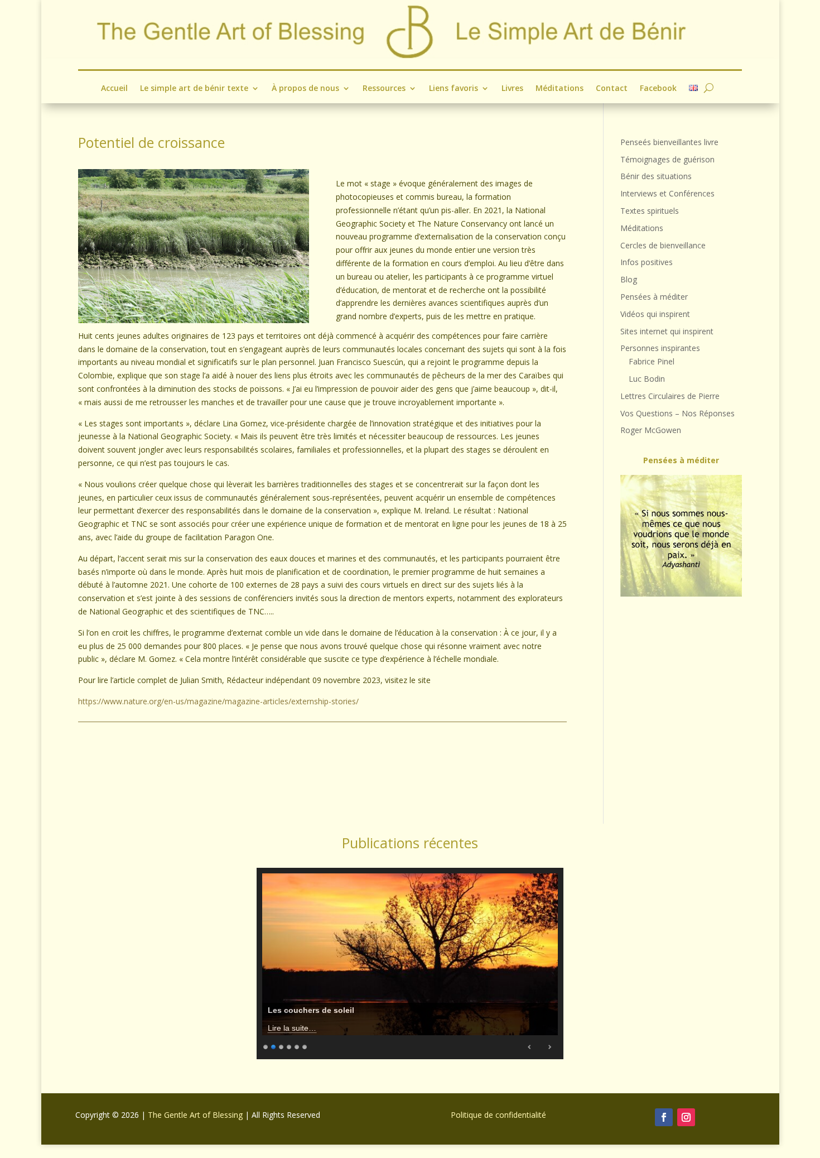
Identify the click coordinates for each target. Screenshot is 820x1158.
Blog (628, 279)
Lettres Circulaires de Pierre (670, 396)
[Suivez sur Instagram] (686, 1117)
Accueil (114, 88)
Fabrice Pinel (651, 361)
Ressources (384, 88)
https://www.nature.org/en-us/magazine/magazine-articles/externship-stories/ (218, 701)
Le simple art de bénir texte (194, 88)
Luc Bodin (647, 378)
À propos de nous (305, 88)
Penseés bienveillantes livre (669, 142)
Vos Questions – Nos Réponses (677, 413)
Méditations (559, 88)
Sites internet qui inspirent (666, 331)
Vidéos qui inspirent (655, 314)
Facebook (658, 88)
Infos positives (646, 262)
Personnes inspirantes (660, 348)
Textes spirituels (649, 210)
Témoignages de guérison (667, 159)
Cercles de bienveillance (663, 245)
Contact (612, 88)
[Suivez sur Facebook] (664, 1117)
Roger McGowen (650, 430)
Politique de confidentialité (498, 1114)
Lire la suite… (292, 1028)
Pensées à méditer (654, 296)
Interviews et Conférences (667, 193)
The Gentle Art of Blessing (195, 1114)
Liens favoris (453, 88)
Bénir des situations (656, 176)
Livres (512, 88)
